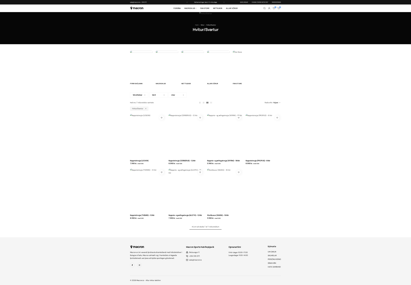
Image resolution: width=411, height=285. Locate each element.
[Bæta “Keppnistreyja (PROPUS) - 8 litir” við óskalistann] (277, 118)
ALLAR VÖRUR (232, 8)
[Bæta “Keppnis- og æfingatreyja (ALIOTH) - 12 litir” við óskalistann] (200, 172)
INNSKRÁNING (276, 2)
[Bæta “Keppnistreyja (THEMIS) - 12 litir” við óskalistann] (161, 172)
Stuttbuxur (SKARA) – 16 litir (218, 215)
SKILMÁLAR (272, 255)
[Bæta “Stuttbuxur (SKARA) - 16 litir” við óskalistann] (239, 172)
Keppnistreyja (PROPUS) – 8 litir (258, 160)
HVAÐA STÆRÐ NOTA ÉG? (260, 2)
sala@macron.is (135, 2)
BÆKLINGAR (244, 2)
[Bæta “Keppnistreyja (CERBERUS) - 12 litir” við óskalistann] (200, 118)
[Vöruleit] (264, 8)
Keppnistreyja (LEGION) (139, 160)
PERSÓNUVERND (274, 259)
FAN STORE (204, 8)
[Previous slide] (187, 2)
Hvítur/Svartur (137, 108)
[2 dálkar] (200, 102)
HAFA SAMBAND (274, 267)
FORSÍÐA (177, 8)
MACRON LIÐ (189, 8)
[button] (196, 8)
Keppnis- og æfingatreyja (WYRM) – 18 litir (223, 160)
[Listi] (211, 102)
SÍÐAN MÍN (272, 263)
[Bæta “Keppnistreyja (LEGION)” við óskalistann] (161, 118)
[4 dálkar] (207, 102)
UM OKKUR (272, 252)
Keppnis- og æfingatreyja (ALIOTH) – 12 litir (185, 215)
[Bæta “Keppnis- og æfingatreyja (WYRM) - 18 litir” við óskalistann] (239, 118)
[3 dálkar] (203, 102)
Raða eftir (268, 103)
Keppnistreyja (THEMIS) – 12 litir (142, 215)
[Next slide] (224, 2)
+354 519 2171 (194, 256)
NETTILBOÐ (217, 8)
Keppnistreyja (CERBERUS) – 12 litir (182, 160)
